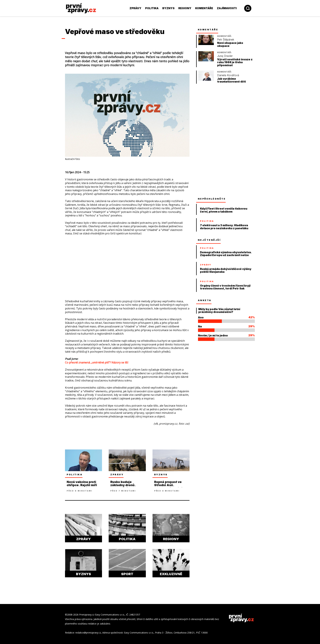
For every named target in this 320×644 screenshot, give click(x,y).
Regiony (184, 8)
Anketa (205, 300)
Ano (201, 317)
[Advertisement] (42, 73)
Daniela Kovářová (228, 75)
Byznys (168, 8)
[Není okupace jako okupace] (206, 44)
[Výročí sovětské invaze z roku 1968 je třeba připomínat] (206, 60)
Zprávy (135, 8)
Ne (200, 326)
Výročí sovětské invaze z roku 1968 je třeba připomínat (234, 62)
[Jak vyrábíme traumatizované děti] (206, 79)
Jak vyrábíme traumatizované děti (231, 80)
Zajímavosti (227, 8)
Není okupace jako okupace (230, 44)
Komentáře (204, 8)
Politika (151, 8)
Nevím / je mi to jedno (213, 335)
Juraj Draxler (225, 56)
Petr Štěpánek (225, 39)
